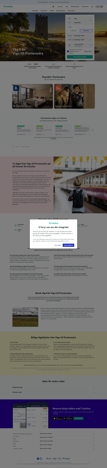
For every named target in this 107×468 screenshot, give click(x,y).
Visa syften (58, 245)
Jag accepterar (68, 245)
